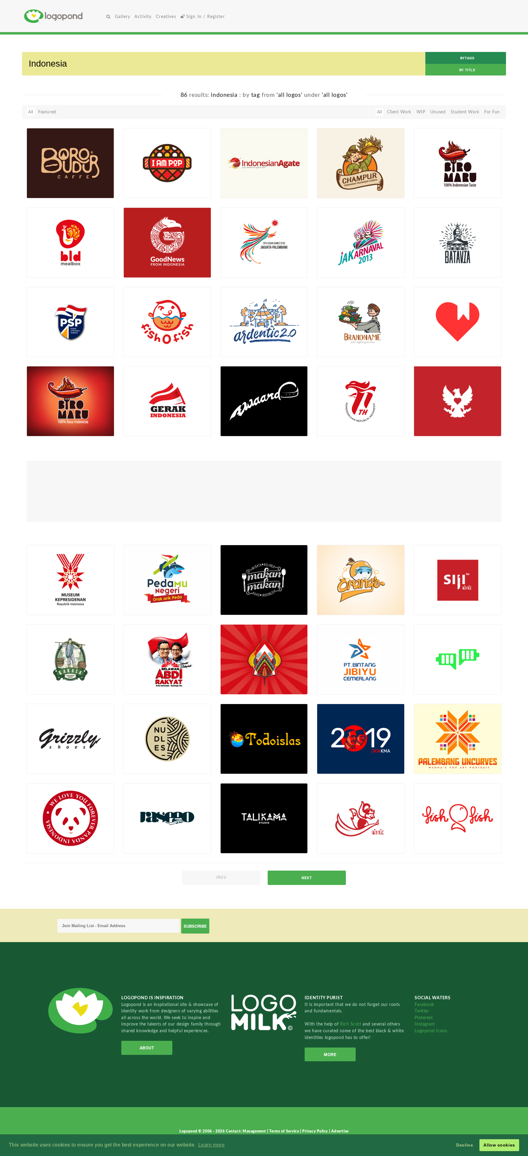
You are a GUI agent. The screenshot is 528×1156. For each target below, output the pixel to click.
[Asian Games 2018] (264, 242)
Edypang (141, 270)
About (147, 1048)
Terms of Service (284, 1131)
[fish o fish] (167, 321)
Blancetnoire (436, 270)
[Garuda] (457, 400)
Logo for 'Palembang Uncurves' (438, 758)
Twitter (422, 1011)
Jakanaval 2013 (335, 264)
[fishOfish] (457, 818)
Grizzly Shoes (43, 760)
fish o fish (143, 343)
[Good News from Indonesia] (167, 242)
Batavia (424, 264)
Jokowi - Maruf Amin (341, 760)
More (330, 1054)
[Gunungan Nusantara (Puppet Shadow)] (264, 659)
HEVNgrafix (242, 191)
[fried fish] (167, 579)
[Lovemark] (457, 321)
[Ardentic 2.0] (264, 321)
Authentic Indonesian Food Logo (342, 341)
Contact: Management (246, 1131)
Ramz (429, 767)
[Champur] (360, 162)
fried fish (137, 600)
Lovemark (427, 343)
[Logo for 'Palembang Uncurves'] (457, 738)
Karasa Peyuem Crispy (52, 680)
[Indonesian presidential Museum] (70, 579)
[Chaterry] (457, 659)
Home (64, 16)
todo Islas (234, 760)
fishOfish (427, 839)
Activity (143, 16)
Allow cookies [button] (499, 1145)
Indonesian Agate (241, 184)
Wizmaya (336, 191)
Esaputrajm (435, 350)
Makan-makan (238, 601)
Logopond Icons (431, 1031)
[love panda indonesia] (70, 818)
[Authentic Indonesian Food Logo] (360, 321)
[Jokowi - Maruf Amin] (360, 738)
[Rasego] (167, 818)
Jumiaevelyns (243, 350)
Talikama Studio (240, 839)
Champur (335, 184)
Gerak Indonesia (143, 422)
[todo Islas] (264, 738)
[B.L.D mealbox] (70, 242)
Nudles (134, 760)
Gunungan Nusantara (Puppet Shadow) (245, 678)
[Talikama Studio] (264, 818)
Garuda (424, 422)
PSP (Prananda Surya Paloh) (51, 341)
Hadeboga (46, 687)
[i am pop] (167, 162)
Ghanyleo (45, 846)
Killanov (141, 350)
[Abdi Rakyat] (167, 659)
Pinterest (424, 1017)
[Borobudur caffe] (70, 162)
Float (97, 188)
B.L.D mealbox (50, 264)
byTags (467, 58)
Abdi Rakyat (139, 680)
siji (420, 601)
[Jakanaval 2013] (360, 242)
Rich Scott (351, 1024)
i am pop (136, 184)
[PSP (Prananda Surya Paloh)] (70, 321)
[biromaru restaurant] (457, 162)
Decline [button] (464, 1145)
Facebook (424, 1004)
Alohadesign (242, 767)
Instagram (425, 1024)
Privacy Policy (315, 1131)
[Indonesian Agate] (264, 162)
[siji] (457, 579)
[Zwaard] (264, 400)
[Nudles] (167, 738)
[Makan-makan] (264, 579)
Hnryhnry (142, 191)
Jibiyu (326, 680)
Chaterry (426, 680)
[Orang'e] (360, 579)
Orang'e (328, 601)
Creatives (166, 16)
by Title (467, 70)
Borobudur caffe (53, 184)
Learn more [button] (211, 1144)
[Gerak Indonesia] (167, 400)
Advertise (340, 1131)
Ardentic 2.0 (242, 343)
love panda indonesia (52, 839)
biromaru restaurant (444, 184)
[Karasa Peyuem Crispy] (70, 659)
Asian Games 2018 (243, 264)
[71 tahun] (360, 400)
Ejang (429, 429)
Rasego (134, 839)
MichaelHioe (436, 608)
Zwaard (231, 422)
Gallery (122, 16)
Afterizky (45, 191)
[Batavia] (457, 242)
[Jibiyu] (360, 659)
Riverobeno (144, 608)
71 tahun (329, 422)
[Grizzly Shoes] (70, 738)
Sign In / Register (205, 16)
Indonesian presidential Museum (54, 599)
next (307, 877)
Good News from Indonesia (150, 261)
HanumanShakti (440, 191)
